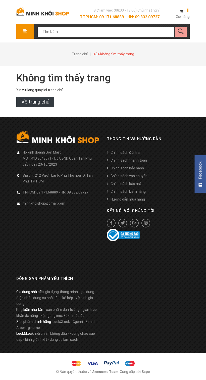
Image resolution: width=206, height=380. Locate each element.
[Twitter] (122, 223)
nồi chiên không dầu (51, 333)
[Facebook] (111, 223)
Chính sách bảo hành (127, 168)
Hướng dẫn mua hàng (128, 199)
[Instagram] (145, 223)
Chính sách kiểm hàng (128, 191)
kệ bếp (67, 298)
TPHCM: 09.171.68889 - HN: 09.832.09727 (121, 17)
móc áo (78, 316)
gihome (34, 328)
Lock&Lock (61, 322)
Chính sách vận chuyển (129, 176)
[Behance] (134, 223)
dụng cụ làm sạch (64, 340)
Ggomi (78, 322)
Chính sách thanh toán (129, 160)
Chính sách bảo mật (127, 184)
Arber (20, 328)
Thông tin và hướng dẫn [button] (134, 138)
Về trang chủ (35, 102)
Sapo (145, 372)
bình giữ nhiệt (36, 340)
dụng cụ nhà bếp (46, 298)
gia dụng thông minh (61, 292)
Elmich (91, 322)
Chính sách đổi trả (125, 153)
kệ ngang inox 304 (55, 316)
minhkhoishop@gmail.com (44, 203)
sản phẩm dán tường (63, 310)
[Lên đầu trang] (199, 368)
